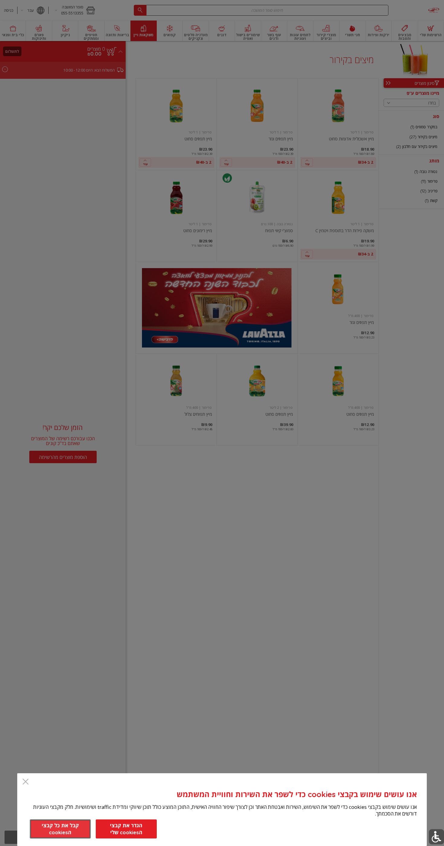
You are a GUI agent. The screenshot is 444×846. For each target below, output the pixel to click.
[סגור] (25, 782)
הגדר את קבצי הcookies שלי (126, 828)
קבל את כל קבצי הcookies (60, 828)
